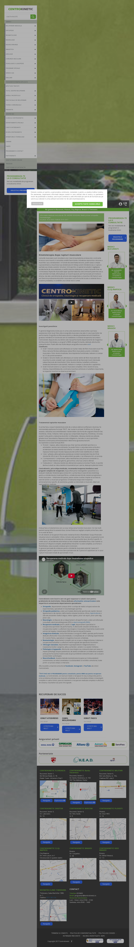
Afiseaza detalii (37, 204)
